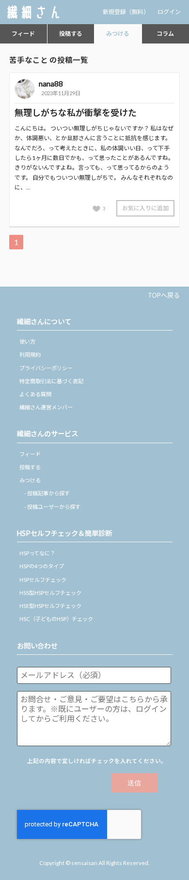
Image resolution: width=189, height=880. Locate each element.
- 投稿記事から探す (47, 493)
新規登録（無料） (126, 11)
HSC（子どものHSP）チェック (56, 619)
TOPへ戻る (164, 295)
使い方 (27, 341)
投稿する (70, 33)
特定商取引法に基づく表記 (51, 381)
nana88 (51, 83)
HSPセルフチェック (42, 580)
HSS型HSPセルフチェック (50, 593)
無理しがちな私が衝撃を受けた (76, 112)
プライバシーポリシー (46, 368)
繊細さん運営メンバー (46, 407)
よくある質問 (35, 394)
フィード (23, 33)
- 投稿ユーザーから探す (52, 507)
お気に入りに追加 (145, 208)
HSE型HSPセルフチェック (50, 606)
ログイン (169, 11)
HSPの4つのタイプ (41, 566)
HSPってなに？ (37, 553)
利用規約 (30, 354)
